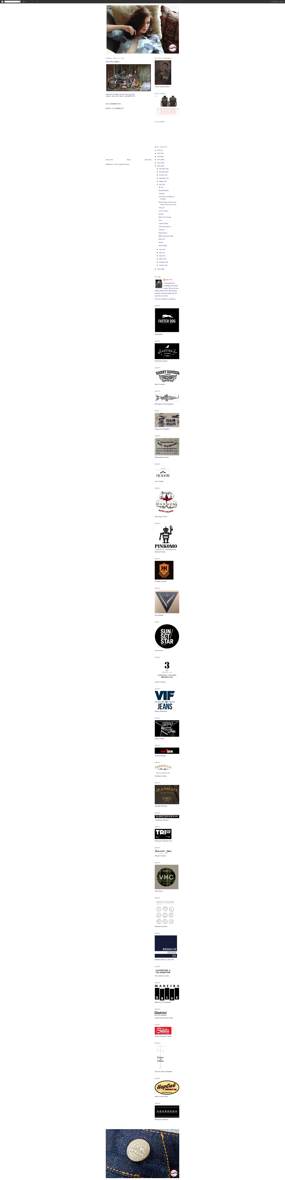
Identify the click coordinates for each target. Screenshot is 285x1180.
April (161, 256)
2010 (159, 269)
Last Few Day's (163, 211)
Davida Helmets (164, 190)
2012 (159, 163)
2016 (159, 150)
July (160, 184)
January (162, 265)
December (162, 169)
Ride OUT (162, 239)
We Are (161, 187)
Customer (162, 193)
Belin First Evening (165, 217)
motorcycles (130, 96)
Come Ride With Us (165, 226)
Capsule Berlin (163, 223)
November (162, 172)
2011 (159, 166)
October (162, 175)
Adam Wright (163, 245)
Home (129, 160)
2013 (159, 159)
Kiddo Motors (163, 233)
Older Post (148, 160)
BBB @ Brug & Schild (166, 236)
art (113, 96)
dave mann (120, 96)
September (162, 178)
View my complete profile (165, 299)
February (162, 262)
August (161, 181)
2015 (159, 153)
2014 (159, 156)
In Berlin (161, 230)
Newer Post (109, 160)
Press (160, 220)
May (160, 252)
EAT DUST (169, 279)
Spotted (161, 214)
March (161, 259)
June (160, 249)
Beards (161, 242)
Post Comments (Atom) (121, 164)
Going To (162, 208)
